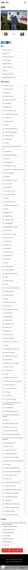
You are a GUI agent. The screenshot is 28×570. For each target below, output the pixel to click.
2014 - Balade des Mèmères (13, 291)
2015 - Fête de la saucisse (13, 334)
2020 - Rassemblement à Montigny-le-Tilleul (13, 489)
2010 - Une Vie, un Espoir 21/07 (13, 100)
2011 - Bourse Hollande (13, 184)
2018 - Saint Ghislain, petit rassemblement (13, 434)
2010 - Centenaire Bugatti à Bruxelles (13, 114)
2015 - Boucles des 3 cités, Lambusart (13, 341)
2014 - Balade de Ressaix (13, 295)
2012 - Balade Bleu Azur (13, 216)
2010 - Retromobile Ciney (13, 121)
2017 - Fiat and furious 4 (13, 395)
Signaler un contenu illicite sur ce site (14, 561)
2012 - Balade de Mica (13, 241)
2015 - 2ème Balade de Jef (13, 324)
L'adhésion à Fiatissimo (7, 63)
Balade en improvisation (9, 538)
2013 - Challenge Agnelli (13, 266)
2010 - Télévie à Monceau (13, 135)
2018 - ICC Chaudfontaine (13, 407)
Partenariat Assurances (7, 50)
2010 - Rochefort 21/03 (13, 118)
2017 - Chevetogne (13, 392)
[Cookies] (3, 567)
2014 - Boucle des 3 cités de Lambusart (13, 288)
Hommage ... (5, 70)
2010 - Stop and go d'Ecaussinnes (13, 132)
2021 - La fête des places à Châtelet (13, 514)
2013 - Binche (13, 263)
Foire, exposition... (7, 535)
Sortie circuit (6, 545)
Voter (5, 550)
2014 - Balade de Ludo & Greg (13, 302)
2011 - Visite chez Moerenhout (13, 194)
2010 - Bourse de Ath (13, 103)
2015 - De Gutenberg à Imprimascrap (13, 309)
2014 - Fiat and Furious (13, 306)
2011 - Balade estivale (13, 151)
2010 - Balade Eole (13, 92)
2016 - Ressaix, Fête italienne (13, 352)
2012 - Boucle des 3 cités (13, 237)
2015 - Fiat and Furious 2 (13, 320)
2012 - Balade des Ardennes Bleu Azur (13, 205)
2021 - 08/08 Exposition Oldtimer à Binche (13, 504)
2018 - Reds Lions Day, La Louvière (13, 427)
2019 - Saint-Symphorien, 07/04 (13, 443)
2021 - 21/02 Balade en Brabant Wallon (13, 493)
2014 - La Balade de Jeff (13, 280)
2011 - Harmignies (13, 176)
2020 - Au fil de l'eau (13, 479)
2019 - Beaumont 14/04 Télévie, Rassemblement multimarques (13, 438)
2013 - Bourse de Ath (13, 248)
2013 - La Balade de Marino (13, 270)
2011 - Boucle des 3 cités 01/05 (13, 191)
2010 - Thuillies (13, 143)
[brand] (5, 2)
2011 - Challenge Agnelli (13, 162)
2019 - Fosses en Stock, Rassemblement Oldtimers (13, 461)
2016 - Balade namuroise (13, 367)
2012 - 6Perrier (13, 209)
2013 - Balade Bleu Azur (13, 255)
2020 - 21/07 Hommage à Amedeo (13, 475)
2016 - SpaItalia (13, 374)
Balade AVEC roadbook (9, 529)
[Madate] (14, 568)
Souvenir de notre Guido (7, 67)
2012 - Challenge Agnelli (13, 223)
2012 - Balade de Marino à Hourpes (13, 227)
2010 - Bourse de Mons (13, 107)
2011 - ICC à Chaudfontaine (13, 173)
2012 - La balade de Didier (13, 219)
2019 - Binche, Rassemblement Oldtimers (13, 457)
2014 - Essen (13, 277)
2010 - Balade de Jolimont (13, 96)
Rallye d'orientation (8, 541)
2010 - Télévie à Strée (13, 139)
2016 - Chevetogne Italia (13, 370)
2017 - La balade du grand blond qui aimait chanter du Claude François (13, 403)
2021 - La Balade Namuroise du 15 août (13, 507)
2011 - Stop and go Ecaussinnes (13, 201)
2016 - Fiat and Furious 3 (13, 359)
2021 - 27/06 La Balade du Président (13, 496)
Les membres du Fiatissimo (8, 56)
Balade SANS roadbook (9, 532)
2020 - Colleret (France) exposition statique (13, 471)
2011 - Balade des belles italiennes (13, 155)
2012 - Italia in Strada (13, 230)
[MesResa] (23, 568)
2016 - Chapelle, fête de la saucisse (13, 356)
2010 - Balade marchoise (13, 89)
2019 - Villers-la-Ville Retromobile (13, 453)
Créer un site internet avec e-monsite (14, 559)
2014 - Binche (13, 284)
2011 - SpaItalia (13, 198)
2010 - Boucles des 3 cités (13, 85)
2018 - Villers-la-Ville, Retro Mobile (13, 430)
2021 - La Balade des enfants (13, 511)
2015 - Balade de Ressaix (13, 316)
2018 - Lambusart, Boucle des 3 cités (13, 423)
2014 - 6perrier (13, 298)
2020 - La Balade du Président (13, 486)
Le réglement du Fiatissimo (8, 74)
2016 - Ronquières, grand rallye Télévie (13, 349)
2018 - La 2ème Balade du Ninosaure (13, 411)
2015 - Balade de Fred (13, 327)
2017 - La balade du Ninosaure (13, 385)
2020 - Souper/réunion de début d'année (13, 468)
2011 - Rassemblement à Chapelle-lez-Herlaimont (13, 169)
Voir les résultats (16, 550)
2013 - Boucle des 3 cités (13, 252)
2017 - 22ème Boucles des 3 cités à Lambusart (13, 381)
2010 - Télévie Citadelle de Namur (13, 128)
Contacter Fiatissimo (6, 60)
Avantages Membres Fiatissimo (8, 77)
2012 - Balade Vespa (13, 245)
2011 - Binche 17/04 (13, 158)
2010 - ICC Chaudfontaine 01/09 (13, 110)
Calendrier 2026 (5, 53)
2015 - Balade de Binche (13, 313)
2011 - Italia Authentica (13, 187)
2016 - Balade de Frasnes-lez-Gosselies (13, 363)
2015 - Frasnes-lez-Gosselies (13, 338)
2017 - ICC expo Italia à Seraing (13, 399)
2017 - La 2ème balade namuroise (13, 388)
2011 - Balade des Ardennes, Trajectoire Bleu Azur (13, 147)
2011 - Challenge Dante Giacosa (13, 166)
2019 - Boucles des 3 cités (13, 446)
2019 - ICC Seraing (13, 464)
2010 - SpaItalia (13, 125)
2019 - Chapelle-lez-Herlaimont (13, 450)
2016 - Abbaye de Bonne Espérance (13, 377)
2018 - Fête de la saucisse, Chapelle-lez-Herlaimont (13, 415)
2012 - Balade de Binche (13, 212)
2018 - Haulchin (13, 420)
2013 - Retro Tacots (13, 259)
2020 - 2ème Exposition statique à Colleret (13, 482)
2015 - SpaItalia (13, 345)
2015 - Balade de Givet (13, 331)
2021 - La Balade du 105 (13, 500)
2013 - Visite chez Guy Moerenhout (13, 273)
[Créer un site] (5, 568)
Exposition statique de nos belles (10, 526)
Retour (14, 34)
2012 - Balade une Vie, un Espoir (13, 234)
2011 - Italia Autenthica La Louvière (13, 180)
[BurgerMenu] (25, 2)
